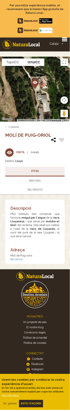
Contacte (37, 358)
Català (54, 44)
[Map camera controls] (64, 100)
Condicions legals (35, 332)
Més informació (10, 395)
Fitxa (35, 171)
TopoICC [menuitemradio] (12, 62)
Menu (64, 39)
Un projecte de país (35, 322)
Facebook (37, 364)
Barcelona (16, 259)
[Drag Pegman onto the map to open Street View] (64, 113)
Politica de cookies (35, 342)
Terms (66, 120)
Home (21, 44)
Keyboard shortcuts (26, 120)
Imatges (35, 180)
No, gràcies (10, 403)
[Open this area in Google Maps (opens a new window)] (7, 119)
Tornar (13, 127)
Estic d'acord (31, 403)
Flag (62, 140)
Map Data (41, 120)
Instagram (37, 369)
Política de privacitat (35, 337)
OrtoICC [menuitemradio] (34, 62)
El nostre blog (35, 327)
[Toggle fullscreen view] (64, 62)
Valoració (34, 189)
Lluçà (19, 161)
